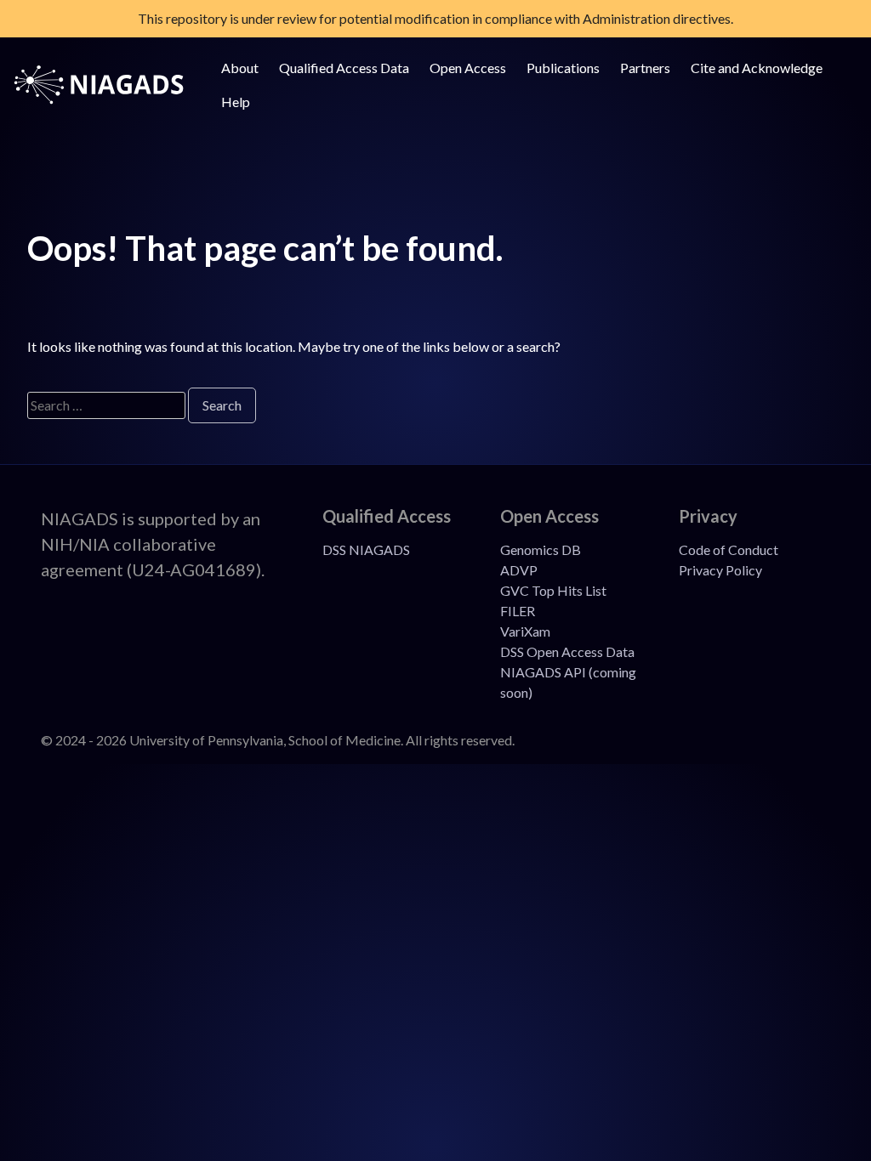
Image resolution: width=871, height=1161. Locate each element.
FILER (517, 611)
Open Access (468, 67)
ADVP (519, 570)
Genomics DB (540, 549)
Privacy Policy (720, 570)
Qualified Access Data (344, 67)
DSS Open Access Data (567, 651)
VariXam (525, 631)
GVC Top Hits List (553, 590)
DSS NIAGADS (366, 549)
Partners (645, 67)
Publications (563, 67)
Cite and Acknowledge (757, 67)
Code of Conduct (728, 549)
